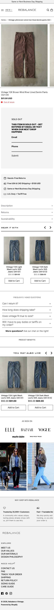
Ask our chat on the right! (36, 331)
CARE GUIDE (7, 586)
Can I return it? (10, 303)
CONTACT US (8, 568)
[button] (48, 10)
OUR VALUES (7, 550)
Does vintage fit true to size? (17, 316)
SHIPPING (6, 577)
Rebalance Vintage (16, 602)
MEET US (5, 547)
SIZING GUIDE (8, 583)
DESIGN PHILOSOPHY (12, 556)
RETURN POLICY (9, 580)
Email (14, 137)
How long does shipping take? (18, 309)
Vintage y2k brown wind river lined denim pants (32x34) (31, 20)
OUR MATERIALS (9, 553)
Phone (15, 146)
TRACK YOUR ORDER (11, 574)
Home (3, 20)
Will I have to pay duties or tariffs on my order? (21, 323)
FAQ (3, 571)
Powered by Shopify (9, 605)
